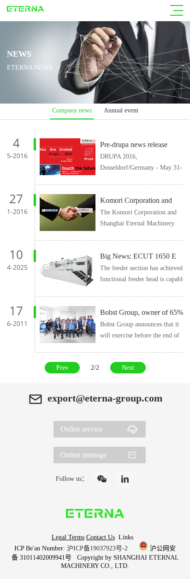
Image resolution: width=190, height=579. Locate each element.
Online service (81, 429)
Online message (83, 455)
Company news (72, 110)
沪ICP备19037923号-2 (98, 548)
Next (128, 367)
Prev (62, 367)
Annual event (121, 110)
